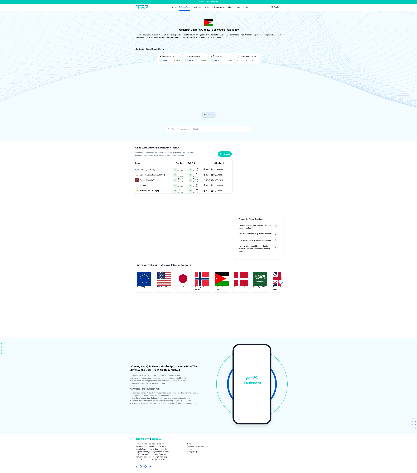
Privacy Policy (191, 452)
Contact (189, 449)
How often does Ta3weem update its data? (255, 240)
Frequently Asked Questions (197, 446)
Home (188, 444)
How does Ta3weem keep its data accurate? (255, 234)
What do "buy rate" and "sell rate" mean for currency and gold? (255, 226)
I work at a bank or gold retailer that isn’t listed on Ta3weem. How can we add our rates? (254, 248)
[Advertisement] (201, 88)
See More (207, 115)
